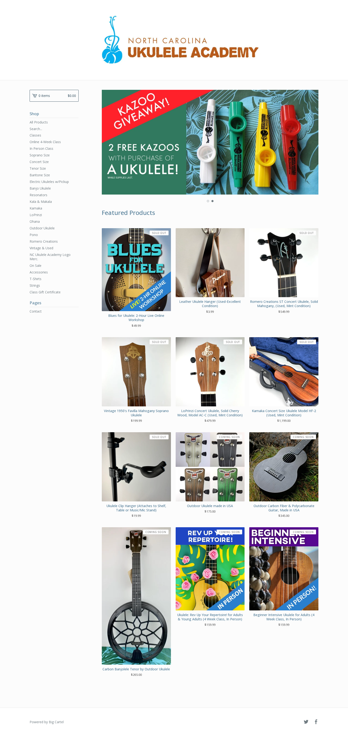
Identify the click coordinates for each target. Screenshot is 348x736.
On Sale (35, 265)
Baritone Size (40, 175)
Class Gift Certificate (45, 292)
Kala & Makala (41, 201)
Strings (35, 285)
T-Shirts (35, 279)
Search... (36, 129)
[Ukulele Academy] (174, 40)
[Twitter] (306, 722)
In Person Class (41, 148)
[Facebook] (316, 722)
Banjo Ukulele (40, 188)
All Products (39, 122)
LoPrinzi (36, 215)
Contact (36, 311)
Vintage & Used (41, 248)
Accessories (39, 272)
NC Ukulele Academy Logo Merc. (50, 256)
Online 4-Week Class (45, 142)
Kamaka (36, 208)
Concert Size (39, 161)
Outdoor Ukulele (42, 228)
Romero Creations (44, 241)
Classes (35, 135)
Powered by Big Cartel (47, 722)
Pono (34, 234)
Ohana (35, 221)
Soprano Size (40, 155)
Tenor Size (38, 168)
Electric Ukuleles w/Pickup (49, 181)
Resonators (38, 195)
